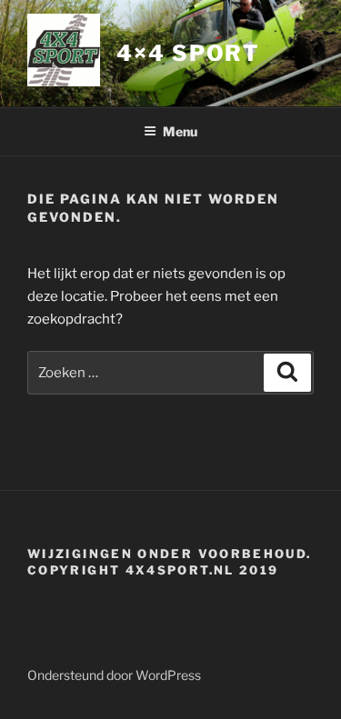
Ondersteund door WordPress (114, 675)
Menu (180, 131)
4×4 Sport (188, 53)
